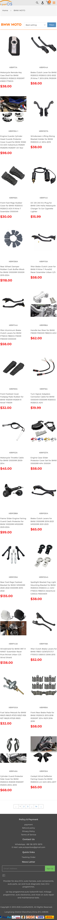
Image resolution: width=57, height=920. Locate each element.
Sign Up (50, 868)
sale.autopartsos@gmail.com (32, 847)
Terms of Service (28, 834)
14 (36, 806)
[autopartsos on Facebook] (3, 876)
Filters (51, 25)
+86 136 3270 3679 (34, 844)
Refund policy (28, 828)
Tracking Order (28, 857)
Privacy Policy (28, 831)
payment (28, 824)
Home (5, 10)
